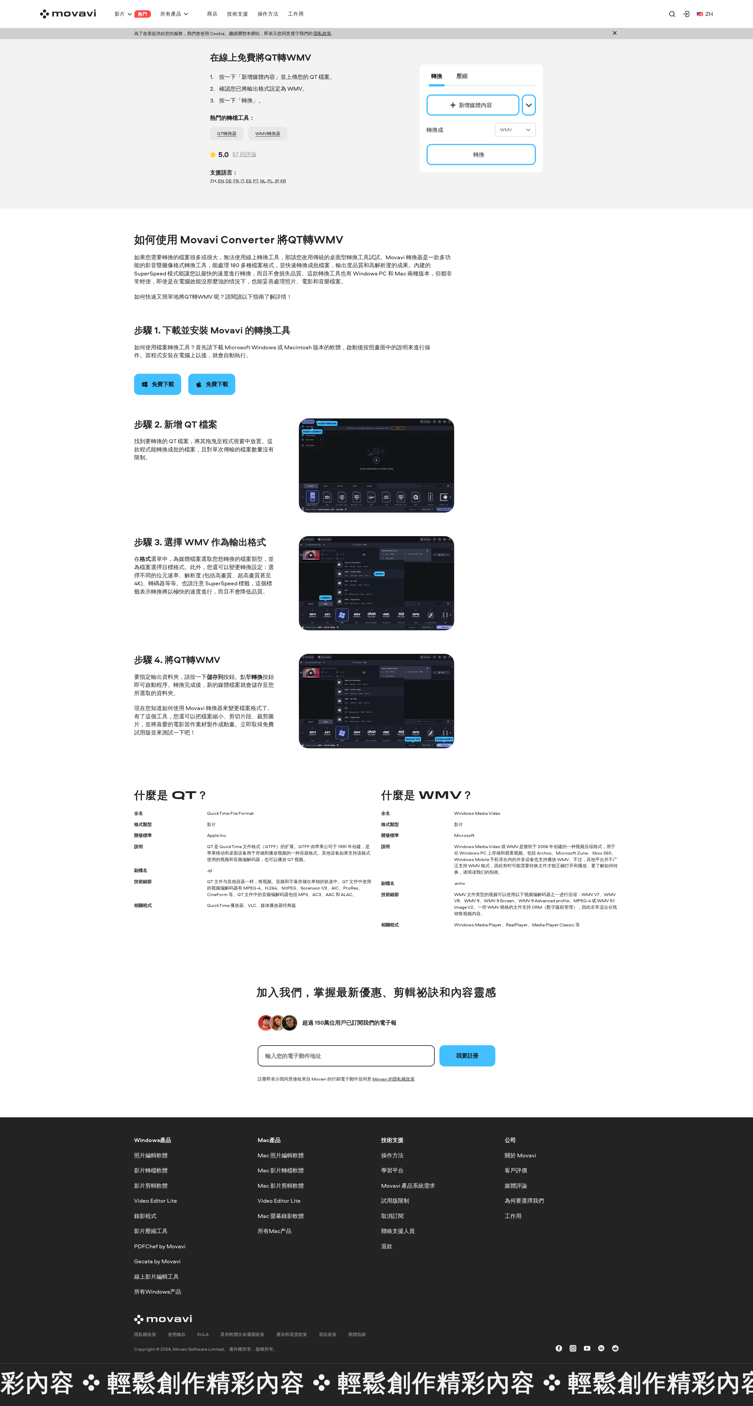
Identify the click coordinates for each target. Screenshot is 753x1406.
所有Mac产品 (274, 1231)
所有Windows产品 (157, 1292)
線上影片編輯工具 (156, 1276)
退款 (386, 1246)
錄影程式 (145, 1216)
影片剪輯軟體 (151, 1185)
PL (270, 181)
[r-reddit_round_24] (615, 1349)
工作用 (513, 1216)
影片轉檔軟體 (151, 1170)
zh (709, 14)
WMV (506, 130)
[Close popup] (615, 33)
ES (248, 181)
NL (263, 181)
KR (283, 181)
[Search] (672, 13)
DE (228, 181)
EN (221, 181)
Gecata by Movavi (157, 1261)
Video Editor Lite (155, 1201)
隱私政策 (322, 33)
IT (242, 181)
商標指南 (357, 1334)
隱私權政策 (145, 1334)
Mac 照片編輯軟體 (281, 1155)
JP (276, 181)
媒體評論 (516, 1185)
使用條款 (177, 1334)
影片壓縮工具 (151, 1231)
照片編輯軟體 (151, 1155)
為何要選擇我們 (524, 1201)
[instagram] (573, 1349)
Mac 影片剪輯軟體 (281, 1185)
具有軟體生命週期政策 (242, 1334)
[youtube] (587, 1349)
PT (255, 181)
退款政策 (327, 1334)
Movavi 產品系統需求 (408, 1185)
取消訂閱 (392, 1216)
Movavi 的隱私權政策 (393, 1079)
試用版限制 (395, 1201)
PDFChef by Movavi (160, 1246)
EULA (203, 1334)
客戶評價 (516, 1170)
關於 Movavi (520, 1155)
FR (236, 181)
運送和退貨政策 (291, 1334)
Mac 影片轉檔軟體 (281, 1170)
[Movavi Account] (686, 13)
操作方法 (392, 1155)
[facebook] (558, 1349)
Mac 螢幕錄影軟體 (281, 1216)
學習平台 (392, 1170)
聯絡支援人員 (398, 1231)
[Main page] (68, 14)
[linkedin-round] (601, 1349)
